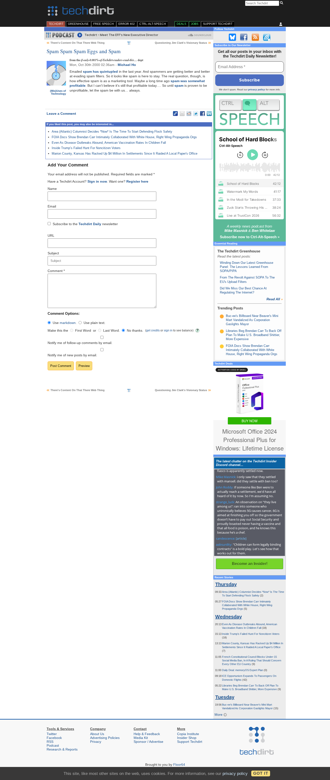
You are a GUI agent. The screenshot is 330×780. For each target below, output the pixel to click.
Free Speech (103, 24)
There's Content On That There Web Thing (77, 42)
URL (51, 235)
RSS (50, 742)
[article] (241, 538)
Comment (56, 271)
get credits (153, 330)
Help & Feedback (147, 734)
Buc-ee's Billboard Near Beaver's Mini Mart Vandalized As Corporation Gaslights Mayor (252, 320)
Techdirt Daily (90, 224)
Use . (65, 323)
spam (178, 85)
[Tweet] (195, 113)
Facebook (54, 738)
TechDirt (56, 24)
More (219, 714)
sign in (168, 330)
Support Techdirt (217, 24)
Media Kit (141, 738)
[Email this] (182, 113)
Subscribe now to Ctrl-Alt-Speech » (250, 237)
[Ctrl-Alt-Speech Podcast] (249, 112)
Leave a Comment (61, 113)
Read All (274, 299)
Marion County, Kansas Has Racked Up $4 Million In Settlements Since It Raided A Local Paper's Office (124, 153)
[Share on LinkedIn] (209, 113)
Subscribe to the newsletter (85, 224)
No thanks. (135, 330)
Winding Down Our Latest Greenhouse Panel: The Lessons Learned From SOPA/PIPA (246, 267)
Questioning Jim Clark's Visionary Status (181, 42)
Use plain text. (94, 323)
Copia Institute (188, 734)
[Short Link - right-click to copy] (175, 113)
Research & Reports (62, 749)
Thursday (226, 584)
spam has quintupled (100, 71)
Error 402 (126, 24)
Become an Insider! (249, 564)
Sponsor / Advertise (148, 742)
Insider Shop (186, 738)
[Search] (282, 3)
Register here (137, 181)
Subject (53, 253)
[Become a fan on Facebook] (243, 37)
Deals (181, 24)
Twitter (52, 734)
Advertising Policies (105, 738)
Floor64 (179, 764)
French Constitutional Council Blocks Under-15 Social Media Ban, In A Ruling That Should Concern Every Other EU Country (251, 660)
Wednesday (228, 616)
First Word (83, 330)
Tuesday (224, 697)
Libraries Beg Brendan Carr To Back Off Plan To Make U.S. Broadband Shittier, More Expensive (253, 335)
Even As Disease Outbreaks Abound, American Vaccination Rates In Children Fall (109, 142)
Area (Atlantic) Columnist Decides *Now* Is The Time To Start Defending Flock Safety (112, 131)
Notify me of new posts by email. (72, 355)
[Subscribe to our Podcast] (266, 37)
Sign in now (97, 181)
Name (52, 189)
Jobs (194, 24)
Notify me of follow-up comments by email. (80, 343)
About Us (97, 734)
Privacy (95, 742)
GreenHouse (78, 24)
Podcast (53, 745)
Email (52, 206)
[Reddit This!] (189, 113)
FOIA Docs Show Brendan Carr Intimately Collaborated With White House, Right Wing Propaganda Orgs (124, 137)
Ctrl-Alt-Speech (152, 24)
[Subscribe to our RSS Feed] (255, 37)
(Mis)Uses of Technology (58, 92)
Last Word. (111, 330)
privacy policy (256, 89)
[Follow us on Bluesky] (232, 37)
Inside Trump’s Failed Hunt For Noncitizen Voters (86, 148)
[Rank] (222, 316)
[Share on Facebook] (202, 113)
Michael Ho (127, 65)
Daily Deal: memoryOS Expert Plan (243, 670)
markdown (68, 323)
